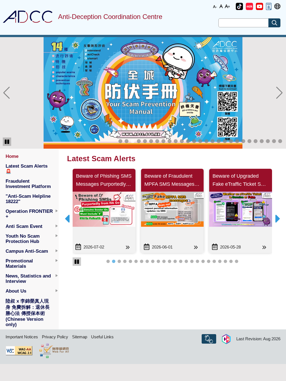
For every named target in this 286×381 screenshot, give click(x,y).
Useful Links (102, 336)
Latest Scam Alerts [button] (26, 168)
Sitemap (79, 336)
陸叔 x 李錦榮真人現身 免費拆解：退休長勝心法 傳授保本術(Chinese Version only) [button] (28, 312)
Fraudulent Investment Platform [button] (28, 184)
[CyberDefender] (226, 339)
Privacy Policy (55, 336)
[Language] (277, 6)
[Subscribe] (209, 339)
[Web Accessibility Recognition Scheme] (54, 350)
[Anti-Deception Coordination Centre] (28, 17)
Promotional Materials (19, 263)
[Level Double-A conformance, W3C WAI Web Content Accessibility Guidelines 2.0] (19, 350)
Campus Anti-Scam (27, 251)
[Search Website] (274, 22)
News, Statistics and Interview (28, 278)
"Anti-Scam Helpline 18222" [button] (28, 199)
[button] (239, 6)
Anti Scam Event (24, 226)
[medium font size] (221, 6)
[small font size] (215, 6)
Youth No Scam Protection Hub (23, 238)
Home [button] (12, 156)
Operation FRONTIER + (29, 214)
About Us (16, 290)
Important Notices (22, 336)
